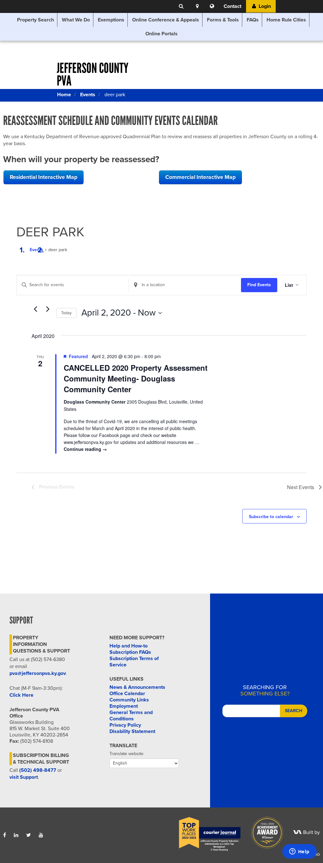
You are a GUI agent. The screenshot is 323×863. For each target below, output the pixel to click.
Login (264, 6)
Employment (123, 706)
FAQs (253, 20)
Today (66, 312)
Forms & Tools (223, 20)
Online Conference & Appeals (165, 20)
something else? (265, 690)
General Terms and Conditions (131, 715)
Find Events (259, 284)
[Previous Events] (35, 309)
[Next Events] (47, 309)
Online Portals (161, 34)
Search (293, 710)
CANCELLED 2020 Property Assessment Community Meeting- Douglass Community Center (136, 378)
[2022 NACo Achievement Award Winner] (263, 832)
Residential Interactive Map (43, 177)
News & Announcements (137, 687)
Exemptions (111, 20)
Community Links (129, 700)
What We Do (76, 20)
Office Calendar (127, 693)
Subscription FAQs (130, 652)
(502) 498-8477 (37, 770)
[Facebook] (4, 835)
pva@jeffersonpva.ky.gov (37, 673)
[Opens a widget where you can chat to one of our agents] (299, 852)
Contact (232, 6)
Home (64, 95)
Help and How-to (128, 646)
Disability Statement (132, 731)
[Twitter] (28, 835)
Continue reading (85, 449)
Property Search (35, 20)
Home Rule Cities (286, 20)
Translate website (126, 753)
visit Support (23, 777)
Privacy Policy (125, 725)
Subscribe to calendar (271, 516)
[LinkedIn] (16, 835)
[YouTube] (41, 835)
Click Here (21, 695)
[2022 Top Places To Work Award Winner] (205, 832)
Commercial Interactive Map (200, 177)
